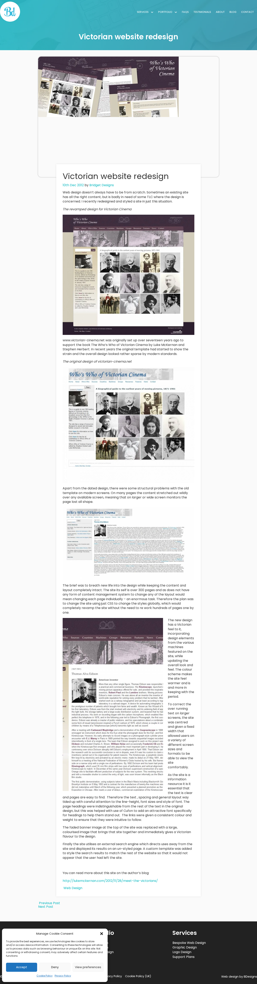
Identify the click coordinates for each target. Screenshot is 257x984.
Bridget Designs (101, 185)
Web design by (239, 977)
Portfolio (165, 12)
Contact (247, 12)
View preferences (88, 967)
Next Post (46, 906)
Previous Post (49, 903)
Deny (55, 967)
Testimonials (202, 12)
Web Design (72, 888)
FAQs (185, 12)
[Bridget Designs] (10, 20)
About (220, 12)
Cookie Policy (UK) (138, 976)
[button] (102, 934)
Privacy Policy (63, 975)
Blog (232, 12)
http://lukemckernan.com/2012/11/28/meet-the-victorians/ (110, 880)
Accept (21, 967)
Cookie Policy (45, 975)
